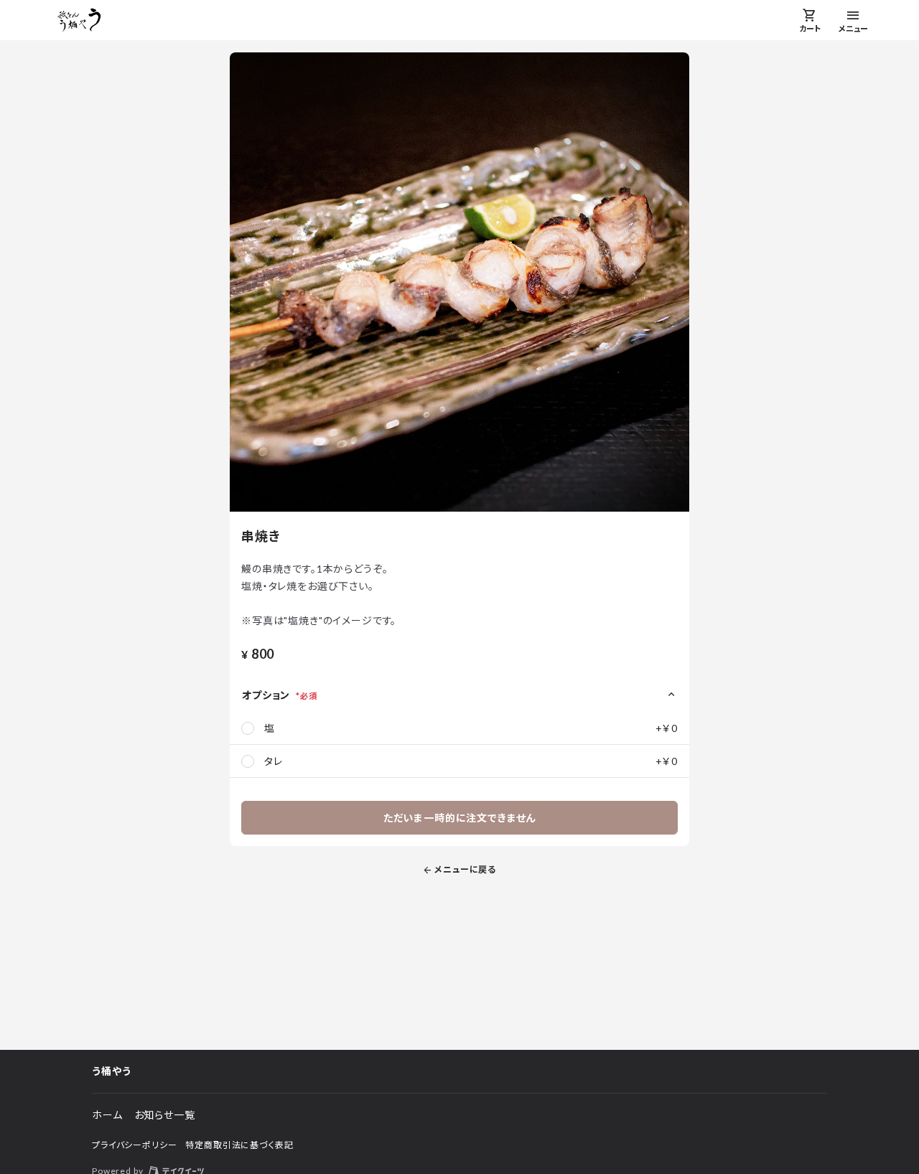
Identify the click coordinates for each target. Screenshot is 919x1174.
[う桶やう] (80, 20)
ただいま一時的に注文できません (459, 818)
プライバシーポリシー (134, 1145)
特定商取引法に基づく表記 (239, 1145)
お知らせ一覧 (164, 1115)
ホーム (107, 1115)
